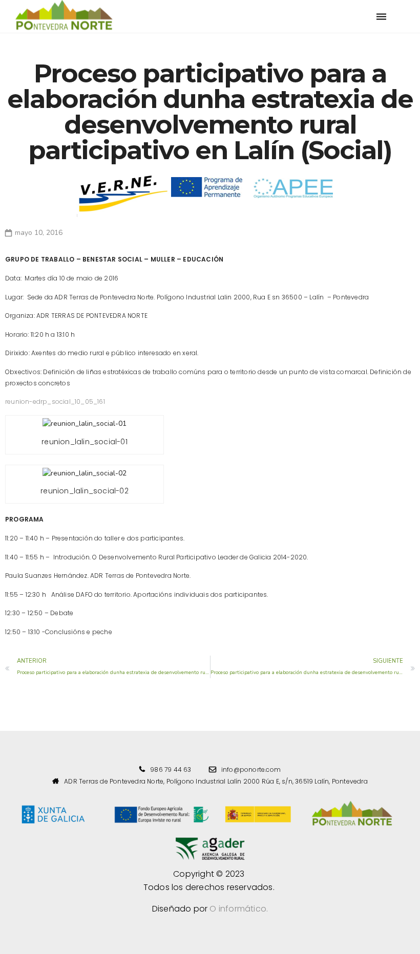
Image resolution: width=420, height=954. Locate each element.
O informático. (238, 909)
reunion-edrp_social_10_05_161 (55, 401)
